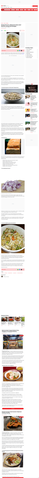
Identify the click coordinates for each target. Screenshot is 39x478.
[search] (31, 6)
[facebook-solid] (19, 50)
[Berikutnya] (24, 314)
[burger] (37, 7)
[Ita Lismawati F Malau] (2, 276)
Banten (23, 53)
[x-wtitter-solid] (21, 50)
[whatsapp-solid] (17, 50)
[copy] (23, 50)
